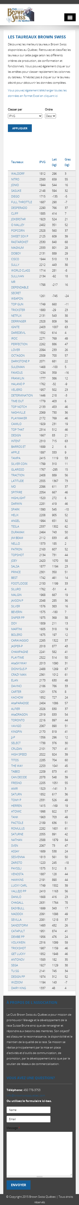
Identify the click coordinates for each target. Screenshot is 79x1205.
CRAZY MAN (18, 675)
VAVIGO (16, 726)
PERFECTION (19, 344)
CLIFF (14, 213)
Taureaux (17, 162)
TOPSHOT (17, 555)
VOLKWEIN (18, 942)
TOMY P (16, 800)
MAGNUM (17, 248)
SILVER (15, 606)
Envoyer (18, 1185)
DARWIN (16, 504)
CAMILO (16, 424)
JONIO (15, 185)
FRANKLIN (17, 378)
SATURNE (17, 834)
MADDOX (17, 914)
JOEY (14, 561)
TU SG (15, 971)
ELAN (14, 680)
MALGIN (16, 595)
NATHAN (16, 840)
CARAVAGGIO (20, 640)
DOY (14, 623)
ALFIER (15, 709)
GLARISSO (17, 469)
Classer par (15, 109)
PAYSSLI (16, 868)
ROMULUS (18, 828)
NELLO (15, 544)
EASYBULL (17, 908)
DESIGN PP (18, 977)
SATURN (16, 794)
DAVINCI (16, 686)
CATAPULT (18, 931)
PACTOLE (17, 823)
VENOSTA (17, 874)
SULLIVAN (17, 276)
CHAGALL (17, 903)
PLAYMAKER (19, 418)
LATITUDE (17, 481)
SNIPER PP (18, 618)
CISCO (15, 259)
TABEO (15, 771)
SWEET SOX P (19, 236)
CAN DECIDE (19, 777)
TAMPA (15, 458)
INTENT (15, 441)
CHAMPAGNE (19, 652)
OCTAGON (18, 355)
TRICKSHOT (18, 948)
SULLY (15, 265)
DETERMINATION (22, 395)
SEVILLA (16, 920)
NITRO (15, 179)
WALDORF (18, 174)
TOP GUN (17, 304)
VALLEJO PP (18, 891)
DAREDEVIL (18, 333)
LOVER (15, 350)
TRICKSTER (18, 310)
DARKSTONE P (20, 361)
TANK (14, 817)
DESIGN (16, 435)
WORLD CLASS (20, 270)
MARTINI (16, 629)
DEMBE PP (18, 937)
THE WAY (17, 766)
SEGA (14, 965)
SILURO (16, 589)
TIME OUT (17, 401)
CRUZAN (16, 749)
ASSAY (15, 851)
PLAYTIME (17, 657)
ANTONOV (18, 960)
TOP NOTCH (19, 407)
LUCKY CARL (19, 885)
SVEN (14, 846)
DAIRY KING (18, 988)
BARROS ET (18, 447)
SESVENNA (18, 857)
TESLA (15, 526)
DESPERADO (19, 208)
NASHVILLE (18, 412)
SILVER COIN (19, 464)
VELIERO (16, 390)
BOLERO (16, 635)
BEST (14, 578)
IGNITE (15, 327)
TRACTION (17, 475)
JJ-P (13, 737)
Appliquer (19, 128)
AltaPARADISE (20, 703)
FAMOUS (17, 373)
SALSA (15, 566)
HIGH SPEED (19, 754)
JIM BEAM (17, 538)
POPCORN (18, 231)
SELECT (16, 743)
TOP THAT (17, 430)
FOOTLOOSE (19, 583)
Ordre (49, 109)
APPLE (15, 452)
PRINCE (16, 572)
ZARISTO (16, 863)
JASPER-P (17, 646)
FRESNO (16, 783)
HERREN (16, 806)
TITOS (15, 760)
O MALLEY (17, 225)
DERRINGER (18, 321)
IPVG (42, 162)
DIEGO (15, 196)
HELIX (14, 515)
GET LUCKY (18, 954)
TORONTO (18, 720)
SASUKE (16, 191)
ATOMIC (16, 811)
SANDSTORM (19, 925)
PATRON (16, 549)
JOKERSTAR (18, 219)
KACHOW (17, 697)
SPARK (15, 509)
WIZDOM (17, 982)
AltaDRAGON (19, 714)
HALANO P (18, 384)
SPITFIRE (16, 492)
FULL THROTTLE (21, 202)
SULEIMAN (18, 367)
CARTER (16, 692)
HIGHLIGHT (18, 498)
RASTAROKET (19, 242)
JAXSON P (17, 600)
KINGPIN (16, 732)
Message (13, 1128)
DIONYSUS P (19, 669)
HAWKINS (17, 880)
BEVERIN (16, 612)
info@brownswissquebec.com (26, 1095)
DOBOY (16, 253)
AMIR (14, 789)
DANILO (16, 897)
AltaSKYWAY (19, 663)
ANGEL (15, 521)
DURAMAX (17, 532)
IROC (14, 338)
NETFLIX (16, 316)
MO (13, 487)
